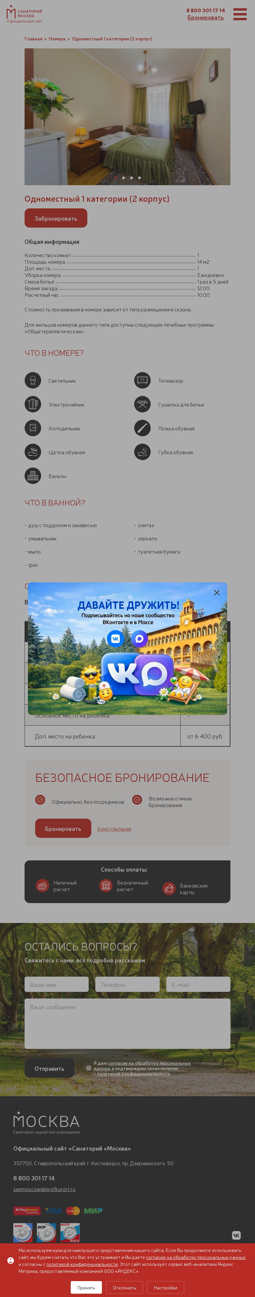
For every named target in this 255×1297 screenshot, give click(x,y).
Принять (86, 1287)
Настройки (165, 1287)
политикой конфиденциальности (82, 1264)
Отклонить (124, 1287)
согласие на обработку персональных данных (196, 1257)
